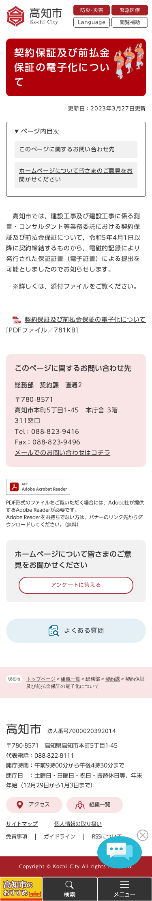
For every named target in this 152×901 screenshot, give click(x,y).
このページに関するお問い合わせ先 (67, 149)
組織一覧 (70, 679)
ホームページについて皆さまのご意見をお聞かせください (76, 175)
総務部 (24, 385)
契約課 (112, 679)
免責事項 (16, 836)
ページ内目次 (40, 131)
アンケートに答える (76, 585)
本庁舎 (95, 410)
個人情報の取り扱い (78, 824)
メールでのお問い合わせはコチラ (62, 453)
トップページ (41, 679)
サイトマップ (22, 824)
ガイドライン (59, 836)
